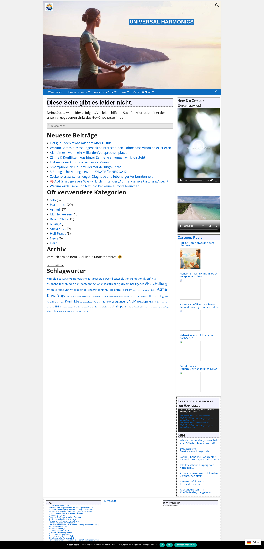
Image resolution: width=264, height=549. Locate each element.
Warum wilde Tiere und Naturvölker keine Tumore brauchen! (95, 186)
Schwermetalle (99, 307)
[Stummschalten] (211, 180)
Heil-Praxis (58, 233)
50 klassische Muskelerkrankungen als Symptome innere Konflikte (196, 450)
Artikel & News (142, 92)
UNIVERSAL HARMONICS (162, 22)
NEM (132, 301)
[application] (199, 145)
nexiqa (142, 301)
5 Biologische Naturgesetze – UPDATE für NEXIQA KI (88, 172)
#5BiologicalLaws (58, 278)
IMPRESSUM (110, 501)
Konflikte (72, 301)
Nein (169, 545)
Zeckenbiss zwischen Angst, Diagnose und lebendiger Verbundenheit (101, 176)
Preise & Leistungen (57, 515)
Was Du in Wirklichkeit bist (68, 312)
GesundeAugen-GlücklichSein (61, 536)
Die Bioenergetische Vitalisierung (62, 519)
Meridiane (97, 302)
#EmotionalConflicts (143, 278)
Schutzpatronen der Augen (60, 534)
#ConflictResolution (117, 278)
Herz (53, 243)
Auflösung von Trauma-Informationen (64, 521)
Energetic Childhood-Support (61, 532)
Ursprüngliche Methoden (143, 307)
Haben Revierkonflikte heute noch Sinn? (79, 162)
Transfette (129, 307)
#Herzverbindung (58, 290)
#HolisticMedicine (81, 290)
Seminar (108, 307)
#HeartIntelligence (132, 284)
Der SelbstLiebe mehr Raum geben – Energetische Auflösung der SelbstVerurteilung (73, 526)
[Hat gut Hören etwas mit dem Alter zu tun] (190, 258)
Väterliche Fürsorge (57, 529)
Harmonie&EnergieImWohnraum (62, 523)
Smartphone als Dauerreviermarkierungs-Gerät (85, 167)
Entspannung (129, 296)
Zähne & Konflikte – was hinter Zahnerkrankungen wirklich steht (97, 157)
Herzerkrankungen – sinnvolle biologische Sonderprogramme (74, 540)
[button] (198, 145)
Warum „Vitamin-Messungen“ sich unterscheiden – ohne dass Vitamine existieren (110, 148)
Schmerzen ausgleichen (68, 307)
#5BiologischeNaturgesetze (86, 278)
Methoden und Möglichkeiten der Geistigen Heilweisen (71, 508)
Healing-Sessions (77, 92)
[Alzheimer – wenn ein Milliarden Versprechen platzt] (190, 289)
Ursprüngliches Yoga (161, 307)
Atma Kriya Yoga (103, 92)
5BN (53, 200)
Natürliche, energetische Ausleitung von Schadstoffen (71, 511)
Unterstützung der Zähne (59, 530)
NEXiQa (55, 224)
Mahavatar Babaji (86, 302)
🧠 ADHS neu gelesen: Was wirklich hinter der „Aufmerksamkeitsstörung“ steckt (109, 181)
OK (162, 545)
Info (123, 92)
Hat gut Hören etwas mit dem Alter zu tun (80, 143)
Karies (49, 302)
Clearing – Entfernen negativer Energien (65, 517)
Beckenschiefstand (74, 296)
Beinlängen (86, 296)
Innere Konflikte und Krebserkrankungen (192, 483)
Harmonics (58, 205)
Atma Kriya (58, 229)
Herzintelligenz (158, 296)
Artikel (55, 209)
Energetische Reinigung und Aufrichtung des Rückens (71, 510)
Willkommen (55, 92)
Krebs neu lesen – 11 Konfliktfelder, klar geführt (195, 491)
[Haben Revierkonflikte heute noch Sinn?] (190, 351)
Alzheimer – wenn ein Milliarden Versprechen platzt (88, 153)
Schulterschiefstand (85, 307)
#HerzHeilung (156, 283)
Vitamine (52, 311)
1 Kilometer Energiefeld (142, 290)
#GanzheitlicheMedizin (61, 284)
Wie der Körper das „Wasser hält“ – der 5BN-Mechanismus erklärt (199, 442)
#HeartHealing (110, 284)
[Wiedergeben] (181, 180)
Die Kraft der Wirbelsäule (59, 506)
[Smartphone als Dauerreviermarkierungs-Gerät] (190, 382)
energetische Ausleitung (114, 296)
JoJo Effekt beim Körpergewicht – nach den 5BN (199, 466)
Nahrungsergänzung (115, 301)
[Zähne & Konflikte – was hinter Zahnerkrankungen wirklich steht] (190, 320)
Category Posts (190, 237)
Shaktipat (118, 306)
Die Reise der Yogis (98, 296)
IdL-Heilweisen (61, 214)
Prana (152, 301)
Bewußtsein (59, 219)
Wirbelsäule (83, 312)
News (54, 238)
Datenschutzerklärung (185, 545)
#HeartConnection (89, 284)
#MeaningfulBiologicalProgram (112, 290)
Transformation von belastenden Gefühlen (66, 513)
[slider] (196, 180)
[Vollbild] (216, 180)
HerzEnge (144, 296)
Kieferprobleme (58, 302)
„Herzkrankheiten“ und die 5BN (61, 538)
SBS (57, 306)
